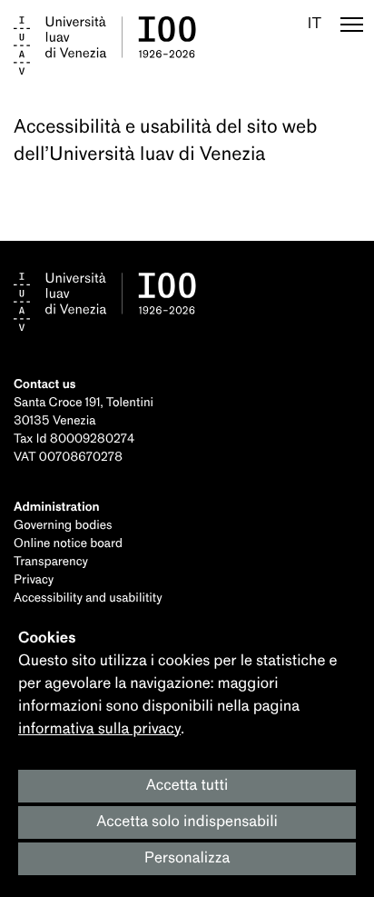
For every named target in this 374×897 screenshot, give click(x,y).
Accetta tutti (187, 785)
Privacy (34, 580)
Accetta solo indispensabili (187, 822)
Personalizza (187, 858)
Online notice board (68, 544)
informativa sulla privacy (99, 729)
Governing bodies (63, 526)
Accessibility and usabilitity (88, 598)
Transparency (51, 562)
